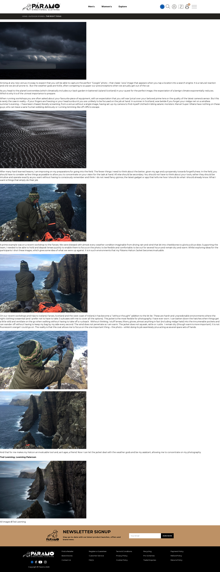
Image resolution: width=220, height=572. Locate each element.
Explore (123, 6)
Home (24, 16)
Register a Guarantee (97, 551)
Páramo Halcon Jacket (131, 250)
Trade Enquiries (149, 560)
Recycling (147, 551)
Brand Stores (67, 556)
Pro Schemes (149, 556)
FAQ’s (91, 560)
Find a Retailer (67, 551)
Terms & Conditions (124, 551)
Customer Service (96, 556)
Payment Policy (177, 551)
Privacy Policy (121, 556)
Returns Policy (176, 560)
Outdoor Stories (36, 16)
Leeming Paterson (26, 457)
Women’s (106, 6)
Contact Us (66, 560)
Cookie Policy (122, 560)
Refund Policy (176, 556)
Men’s (91, 6)
